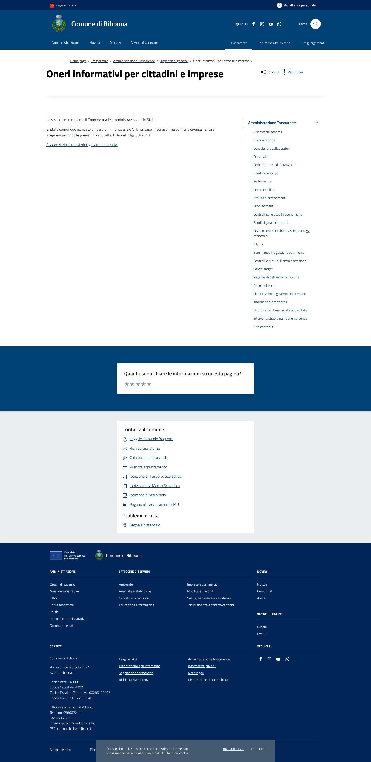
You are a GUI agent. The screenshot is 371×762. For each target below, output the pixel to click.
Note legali (196, 672)
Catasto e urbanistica (134, 598)
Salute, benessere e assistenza (209, 598)
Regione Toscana (65, 5)
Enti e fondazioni (62, 604)
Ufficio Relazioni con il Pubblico (71, 707)
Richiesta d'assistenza (134, 679)
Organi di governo (62, 584)
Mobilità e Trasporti (200, 591)
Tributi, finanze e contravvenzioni (210, 604)
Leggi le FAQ (128, 659)
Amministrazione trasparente (209, 659)
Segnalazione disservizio (136, 672)
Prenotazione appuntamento (139, 665)
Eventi (261, 633)
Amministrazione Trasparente (134, 60)
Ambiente (126, 584)
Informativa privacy (202, 665)
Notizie (262, 584)
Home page (78, 60)
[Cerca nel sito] (315, 24)
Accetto (258, 749)
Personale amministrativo (68, 618)
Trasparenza (239, 42)
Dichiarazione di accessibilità (208, 679)
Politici (54, 611)
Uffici (53, 598)
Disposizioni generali (174, 60)
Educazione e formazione (136, 604)
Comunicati (265, 591)
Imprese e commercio (202, 584)
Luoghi (262, 626)
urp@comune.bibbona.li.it (77, 723)
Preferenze (233, 749)
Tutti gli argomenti (312, 42)
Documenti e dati (62, 625)
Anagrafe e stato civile (135, 591)
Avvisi (261, 598)
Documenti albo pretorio (273, 42)
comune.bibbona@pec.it (74, 728)
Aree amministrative (64, 591)
